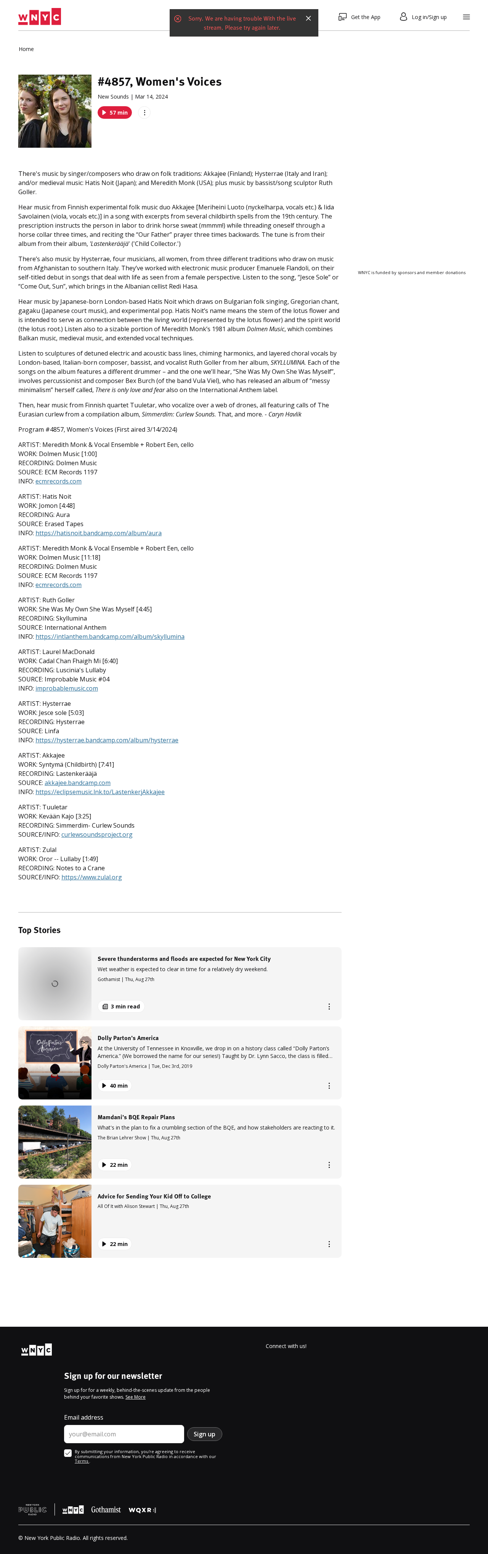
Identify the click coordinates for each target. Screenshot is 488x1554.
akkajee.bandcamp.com (78, 783)
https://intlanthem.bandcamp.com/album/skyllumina (110, 636)
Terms (82, 1461)
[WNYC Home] (39, 17)
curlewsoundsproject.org (97, 834)
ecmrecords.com (58, 481)
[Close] (308, 16)
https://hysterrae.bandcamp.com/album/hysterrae (106, 740)
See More (135, 1397)
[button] (180, 983)
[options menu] (144, 112)
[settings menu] (466, 17)
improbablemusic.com (66, 688)
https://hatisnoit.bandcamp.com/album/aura (98, 533)
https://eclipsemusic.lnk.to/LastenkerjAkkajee (100, 792)
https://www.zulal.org (91, 877)
